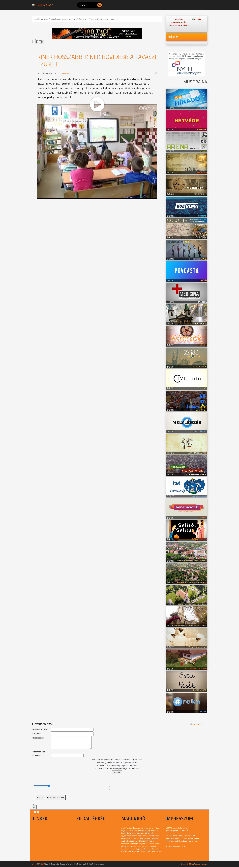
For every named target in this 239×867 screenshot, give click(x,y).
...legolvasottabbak (58, 18)
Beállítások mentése (55, 797)
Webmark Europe (200, 864)
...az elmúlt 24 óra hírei (78, 18)
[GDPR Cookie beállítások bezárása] (33, 804)
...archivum (115, 18)
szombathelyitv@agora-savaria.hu (184, 841)
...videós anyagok (41, 18)
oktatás (65, 73)
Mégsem (40, 797)
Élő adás (173, 37)
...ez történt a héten (99, 18)
